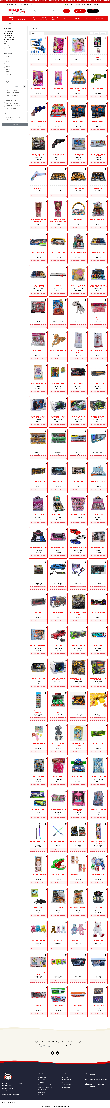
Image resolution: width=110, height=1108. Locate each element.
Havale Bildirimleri (42, 1094)
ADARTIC (8, 59)
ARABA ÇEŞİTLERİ (8, 35)
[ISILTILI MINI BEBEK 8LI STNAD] (98, 209)
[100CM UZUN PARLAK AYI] (98, 930)
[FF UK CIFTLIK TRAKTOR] (78, 635)
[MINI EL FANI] (58, 111)
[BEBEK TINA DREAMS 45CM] (38, 864)
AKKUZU (8, 69)
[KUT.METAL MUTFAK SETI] (58, 537)
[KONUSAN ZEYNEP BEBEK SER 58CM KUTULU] (38, 209)
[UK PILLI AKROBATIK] (78, 700)
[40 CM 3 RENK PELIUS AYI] (38, 930)
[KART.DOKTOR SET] (58, 307)
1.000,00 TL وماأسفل (11, 90)
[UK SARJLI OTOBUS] (98, 373)
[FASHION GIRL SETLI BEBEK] (38, 78)
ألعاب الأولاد (6, 43)
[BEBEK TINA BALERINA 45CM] (78, 864)
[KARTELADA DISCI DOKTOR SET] (98, 766)
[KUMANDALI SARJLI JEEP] (98, 569)
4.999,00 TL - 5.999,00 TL (13, 103)
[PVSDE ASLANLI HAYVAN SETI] (78, 897)
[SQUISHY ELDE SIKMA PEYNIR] (98, 700)
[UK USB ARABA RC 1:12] (38, 242)
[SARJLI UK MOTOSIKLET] (58, 602)
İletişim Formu (41, 1082)
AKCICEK (8, 67)
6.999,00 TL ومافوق (11, 108)
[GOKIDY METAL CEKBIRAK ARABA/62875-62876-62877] (98, 275)
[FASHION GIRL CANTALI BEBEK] (58, 46)
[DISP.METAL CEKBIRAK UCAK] (98, 471)
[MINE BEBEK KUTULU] (58, 78)
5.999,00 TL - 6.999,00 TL (13, 106)
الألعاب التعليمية (7, 48)
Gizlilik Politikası (42, 1077)
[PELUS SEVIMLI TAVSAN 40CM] (58, 733)
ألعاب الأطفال (6, 41)
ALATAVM (8, 74)
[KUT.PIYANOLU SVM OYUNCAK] (78, 144)
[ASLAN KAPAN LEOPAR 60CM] (58, 340)
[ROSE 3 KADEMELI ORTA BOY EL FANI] (78, 340)
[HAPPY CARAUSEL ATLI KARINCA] (78, 799)
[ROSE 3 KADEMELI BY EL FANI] (38, 373)
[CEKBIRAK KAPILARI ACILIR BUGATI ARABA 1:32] (38, 275)
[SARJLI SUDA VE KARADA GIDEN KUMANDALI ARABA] (38, 406)
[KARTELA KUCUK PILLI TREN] (38, 569)
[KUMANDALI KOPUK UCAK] (78, 962)
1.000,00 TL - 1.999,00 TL (12, 93)
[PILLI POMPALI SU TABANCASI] (38, 46)
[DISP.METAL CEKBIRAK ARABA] (38, 537)
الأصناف (64, 1074)
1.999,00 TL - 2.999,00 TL (13, 95)
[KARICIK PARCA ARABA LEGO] (78, 831)
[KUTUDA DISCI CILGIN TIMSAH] (58, 864)
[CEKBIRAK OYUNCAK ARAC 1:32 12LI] (98, 242)
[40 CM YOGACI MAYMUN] (78, 930)
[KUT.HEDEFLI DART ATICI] (78, 111)
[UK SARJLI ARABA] (78, 373)
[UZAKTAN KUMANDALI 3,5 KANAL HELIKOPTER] (78, 995)
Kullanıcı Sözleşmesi (43, 1080)
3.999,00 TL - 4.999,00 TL (13, 100)
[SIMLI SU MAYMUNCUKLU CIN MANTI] (78, 78)
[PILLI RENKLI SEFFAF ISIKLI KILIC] (58, 831)
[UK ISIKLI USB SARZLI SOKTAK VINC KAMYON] (78, 668)
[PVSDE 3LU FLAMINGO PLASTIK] (98, 307)
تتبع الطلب (83, 4)
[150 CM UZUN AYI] (58, 930)
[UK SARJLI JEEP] (38, 602)
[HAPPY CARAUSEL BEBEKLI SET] (58, 799)
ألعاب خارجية (6, 46)
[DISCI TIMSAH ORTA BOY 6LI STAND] (58, 700)
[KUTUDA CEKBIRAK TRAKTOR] (38, 438)
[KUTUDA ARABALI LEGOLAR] (98, 995)
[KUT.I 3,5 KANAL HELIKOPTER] (38, 995)
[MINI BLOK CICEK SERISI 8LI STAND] (38, 962)
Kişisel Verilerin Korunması (45, 1087)
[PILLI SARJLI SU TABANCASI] (38, 799)
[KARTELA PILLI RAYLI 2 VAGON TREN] (78, 602)
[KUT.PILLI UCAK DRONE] (98, 962)
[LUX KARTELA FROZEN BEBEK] (98, 799)
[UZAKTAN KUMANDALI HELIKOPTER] (58, 995)
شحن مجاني (9, 119)
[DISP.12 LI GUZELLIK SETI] (38, 504)
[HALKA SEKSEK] (78, 209)
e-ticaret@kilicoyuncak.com (97, 1079)
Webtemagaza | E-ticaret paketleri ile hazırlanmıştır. (55, 1106)
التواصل (94, 4)
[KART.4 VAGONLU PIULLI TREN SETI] (38, 144)
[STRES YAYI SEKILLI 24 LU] (38, 733)
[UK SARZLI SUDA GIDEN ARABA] (78, 406)
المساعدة (89, 4)
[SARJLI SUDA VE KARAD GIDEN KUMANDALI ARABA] (58, 668)
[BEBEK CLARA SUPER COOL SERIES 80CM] (98, 831)
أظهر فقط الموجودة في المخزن (13, 117)
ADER (7, 64)
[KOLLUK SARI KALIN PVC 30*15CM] (78, 733)
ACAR (7, 56)
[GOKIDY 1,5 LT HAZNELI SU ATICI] (78, 275)
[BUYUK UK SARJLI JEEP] (58, 471)
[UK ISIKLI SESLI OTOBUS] (58, 242)
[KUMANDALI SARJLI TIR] (98, 438)
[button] (80, 11)
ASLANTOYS (9, 77)
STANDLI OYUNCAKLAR (9, 37)
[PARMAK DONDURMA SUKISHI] (98, 46)
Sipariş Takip (41, 1092)
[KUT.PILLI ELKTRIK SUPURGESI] (78, 569)
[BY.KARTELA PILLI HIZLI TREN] (78, 438)
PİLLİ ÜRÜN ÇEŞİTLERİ (9, 39)
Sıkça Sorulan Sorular (43, 1090)
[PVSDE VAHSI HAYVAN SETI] (58, 897)
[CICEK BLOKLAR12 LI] (58, 962)
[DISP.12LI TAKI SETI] (98, 504)
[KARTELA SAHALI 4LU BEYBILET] (38, 766)
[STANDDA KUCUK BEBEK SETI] (78, 504)
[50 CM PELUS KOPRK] (78, 307)
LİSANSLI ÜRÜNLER (8, 31)
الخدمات (40, 1074)
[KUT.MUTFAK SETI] (38, 307)
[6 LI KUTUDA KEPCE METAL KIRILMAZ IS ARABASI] (78, 176)
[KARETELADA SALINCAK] (78, 46)
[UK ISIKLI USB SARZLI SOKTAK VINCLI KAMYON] (98, 668)
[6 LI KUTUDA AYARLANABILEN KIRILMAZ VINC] (98, 176)
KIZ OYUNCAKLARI (8, 33)
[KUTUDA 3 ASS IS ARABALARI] (58, 176)
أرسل (69, 1046)
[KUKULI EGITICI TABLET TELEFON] (58, 373)
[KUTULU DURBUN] (38, 897)
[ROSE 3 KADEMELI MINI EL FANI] (98, 340)
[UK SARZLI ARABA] (98, 635)
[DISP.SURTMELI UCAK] (58, 504)
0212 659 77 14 (92, 1074)
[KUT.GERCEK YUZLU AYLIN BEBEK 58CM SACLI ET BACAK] (58, 209)
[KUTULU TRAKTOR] (98, 733)
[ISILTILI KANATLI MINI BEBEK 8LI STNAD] (78, 242)
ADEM (7, 61)
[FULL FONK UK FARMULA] (98, 602)
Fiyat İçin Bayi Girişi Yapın (39, 64)
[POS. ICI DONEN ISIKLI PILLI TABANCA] (38, 111)
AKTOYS (8, 72)
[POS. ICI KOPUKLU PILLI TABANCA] (58, 144)
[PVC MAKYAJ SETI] (58, 766)
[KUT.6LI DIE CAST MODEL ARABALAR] (38, 700)
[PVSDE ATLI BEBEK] (38, 340)
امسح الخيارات (15, 124)
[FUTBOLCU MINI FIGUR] (78, 766)
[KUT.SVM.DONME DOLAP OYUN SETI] (98, 144)
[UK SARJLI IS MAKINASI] (38, 471)
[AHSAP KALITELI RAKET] (98, 864)
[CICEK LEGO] (98, 897)
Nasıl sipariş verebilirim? (44, 1085)
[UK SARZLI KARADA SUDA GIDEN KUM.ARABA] (98, 406)
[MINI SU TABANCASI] (98, 78)
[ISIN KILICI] (58, 275)
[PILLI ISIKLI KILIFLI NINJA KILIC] (38, 831)
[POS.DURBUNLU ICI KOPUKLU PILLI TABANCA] (38, 176)
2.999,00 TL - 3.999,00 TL (13, 98)
